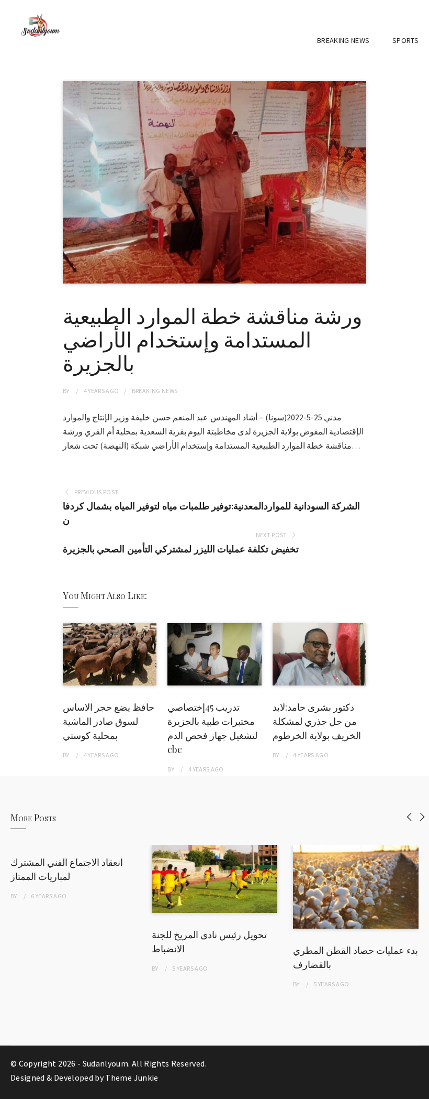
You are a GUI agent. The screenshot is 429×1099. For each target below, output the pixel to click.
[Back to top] (418, 1088)
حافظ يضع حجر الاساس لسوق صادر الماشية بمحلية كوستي (108, 721)
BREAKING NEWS (343, 40)
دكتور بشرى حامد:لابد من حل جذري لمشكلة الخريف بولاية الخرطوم (317, 721)
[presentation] (409, 817)
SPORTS (405, 40)
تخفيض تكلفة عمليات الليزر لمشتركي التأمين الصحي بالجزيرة (180, 549)
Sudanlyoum (106, 1063)
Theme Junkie (131, 1077)
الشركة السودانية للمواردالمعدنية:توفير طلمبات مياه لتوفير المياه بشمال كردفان (211, 513)
